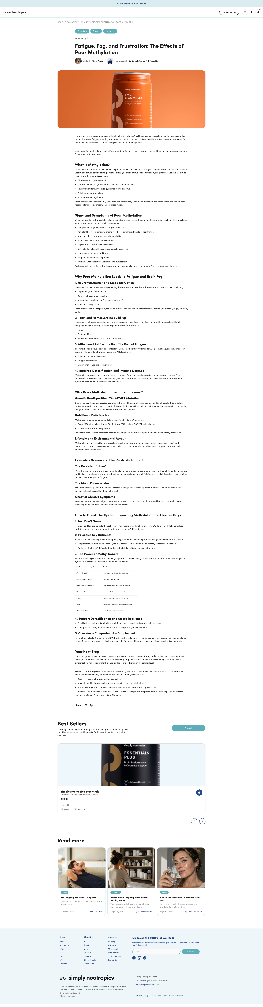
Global (153, 995)
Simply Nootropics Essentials (80, 791)
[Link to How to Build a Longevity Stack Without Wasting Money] (131, 868)
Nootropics (64, 945)
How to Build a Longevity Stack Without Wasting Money (129, 898)
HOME (60, 22)
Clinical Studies (90, 960)
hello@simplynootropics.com (147, 984)
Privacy (172, 995)
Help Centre (89, 963)
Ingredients (88, 956)
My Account (113, 949)
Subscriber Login (115, 956)
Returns (180, 995)
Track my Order (114, 952)
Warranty (112, 945)
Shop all (188, 728)
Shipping (111, 941)
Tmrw (159, 995)
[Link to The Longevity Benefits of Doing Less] (82, 868)
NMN (62, 949)
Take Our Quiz (229, 12)
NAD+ (62, 952)
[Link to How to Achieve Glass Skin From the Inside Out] (181, 868)
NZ (137, 995)
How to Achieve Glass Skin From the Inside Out (180, 898)
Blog (67, 22)
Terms (165, 995)
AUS (140, 995)
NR (61, 960)
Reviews (87, 952)
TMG (62, 956)
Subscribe (191, 951)
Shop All (63, 941)
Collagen (63, 963)
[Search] (245, 12)
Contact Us (112, 960)
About (86, 945)
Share (78, 705)
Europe (146, 995)
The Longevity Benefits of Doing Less (78, 897)
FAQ (85, 941)
